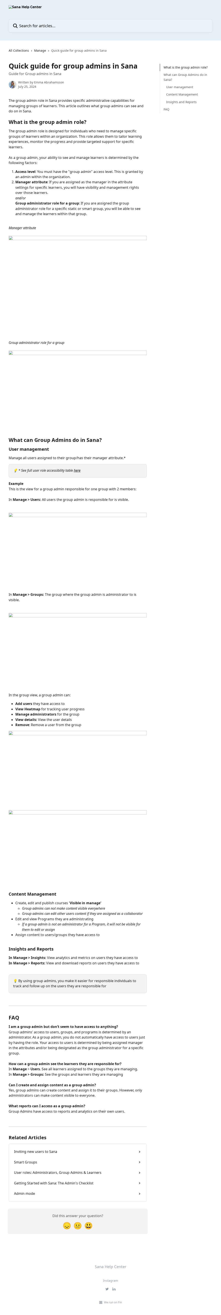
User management (179, 87)
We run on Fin (113, 1302)
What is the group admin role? (186, 67)
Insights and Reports (181, 102)
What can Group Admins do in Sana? (185, 77)
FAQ (166, 109)
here (77, 470)
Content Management (182, 94)
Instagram (110, 1280)
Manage (40, 50)
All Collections (19, 50)
